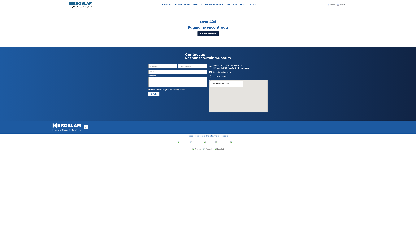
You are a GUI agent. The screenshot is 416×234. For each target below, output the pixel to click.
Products (197, 4)
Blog (242, 4)
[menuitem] (331, 4)
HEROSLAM (166, 4)
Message (152, 76)
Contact (252, 4)
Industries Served (182, 4)
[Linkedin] (86, 127)
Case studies (231, 4)
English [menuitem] (198, 149)
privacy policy (179, 89)
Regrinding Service (214, 4)
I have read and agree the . (167, 89)
